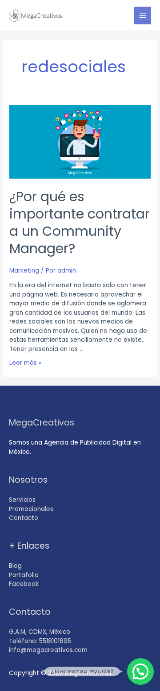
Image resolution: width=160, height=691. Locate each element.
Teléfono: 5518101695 (40, 641)
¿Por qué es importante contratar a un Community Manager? (79, 222)
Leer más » (25, 363)
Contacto (23, 518)
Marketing (24, 270)
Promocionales (31, 509)
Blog (15, 566)
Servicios (22, 500)
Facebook (24, 584)
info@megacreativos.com (48, 650)
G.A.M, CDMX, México (39, 632)
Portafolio (24, 575)
